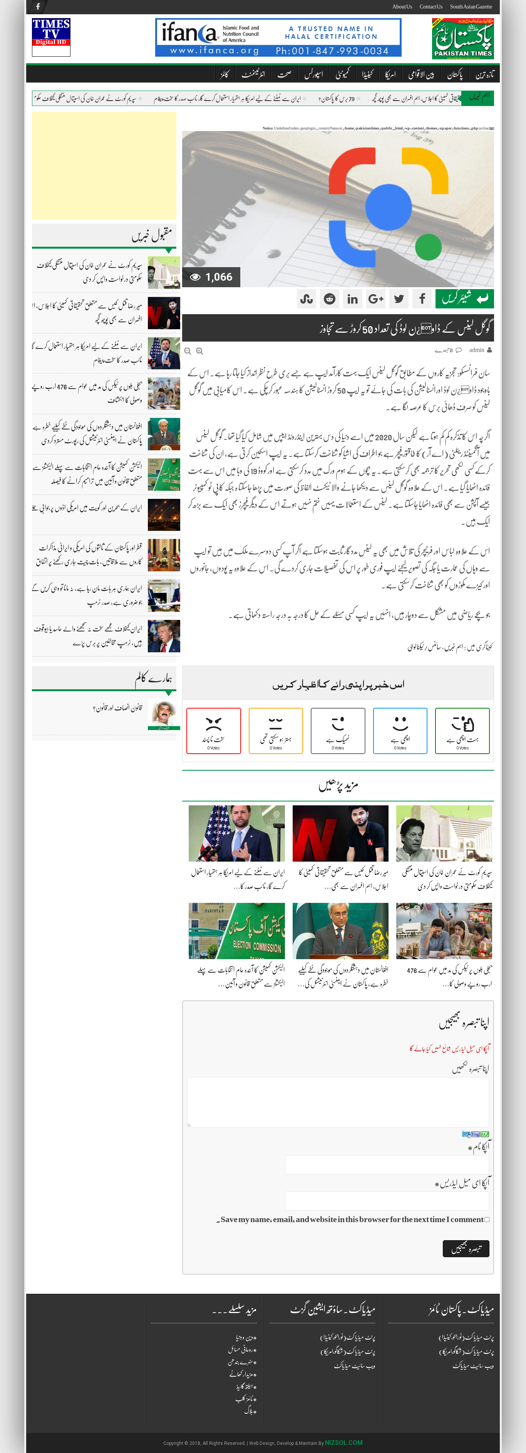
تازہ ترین (484, 74)
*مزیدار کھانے (243, 1374)
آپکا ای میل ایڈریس (461, 1183)
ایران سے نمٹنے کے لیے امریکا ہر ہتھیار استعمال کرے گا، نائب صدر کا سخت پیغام (246, 98)
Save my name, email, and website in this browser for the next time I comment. (350, 1219)
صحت (284, 74)
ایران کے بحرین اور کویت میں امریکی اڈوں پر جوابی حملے (86, 508)
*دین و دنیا (246, 1337)
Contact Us (431, 6)
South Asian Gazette (471, 6)
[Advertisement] (104, 166)
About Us (402, 6)
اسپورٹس (313, 74)
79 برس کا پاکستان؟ (356, 98)
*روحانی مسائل (242, 1349)
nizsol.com (344, 1442)
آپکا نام (478, 1146)
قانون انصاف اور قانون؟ (117, 708)
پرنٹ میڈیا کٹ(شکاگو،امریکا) (347, 1351)
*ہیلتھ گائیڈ (246, 1386)
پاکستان (455, 74)
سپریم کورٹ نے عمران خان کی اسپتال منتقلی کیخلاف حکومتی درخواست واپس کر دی (81, 98)
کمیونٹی (342, 74)
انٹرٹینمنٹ (253, 74)
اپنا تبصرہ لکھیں (470, 1068)
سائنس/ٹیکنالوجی (424, 647)
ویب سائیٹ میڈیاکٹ (354, 1366)
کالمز (225, 74)
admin (476, 350)
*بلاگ (250, 1411)
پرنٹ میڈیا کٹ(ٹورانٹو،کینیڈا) (347, 1337)
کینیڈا (367, 74)
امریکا (390, 74)
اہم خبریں (453, 647)
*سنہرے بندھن (242, 1362)
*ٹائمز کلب (246, 1399)
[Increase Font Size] (199, 351)
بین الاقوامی (421, 74)
